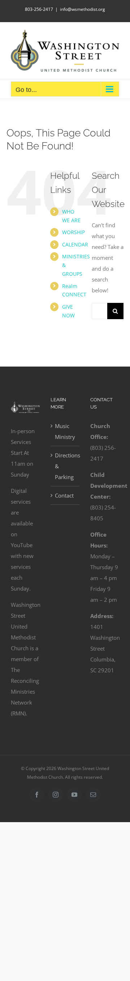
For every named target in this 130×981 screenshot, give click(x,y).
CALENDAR (75, 244)
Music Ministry (65, 431)
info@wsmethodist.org (82, 9)
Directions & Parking (65, 466)
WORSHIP (73, 232)
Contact (64, 495)
